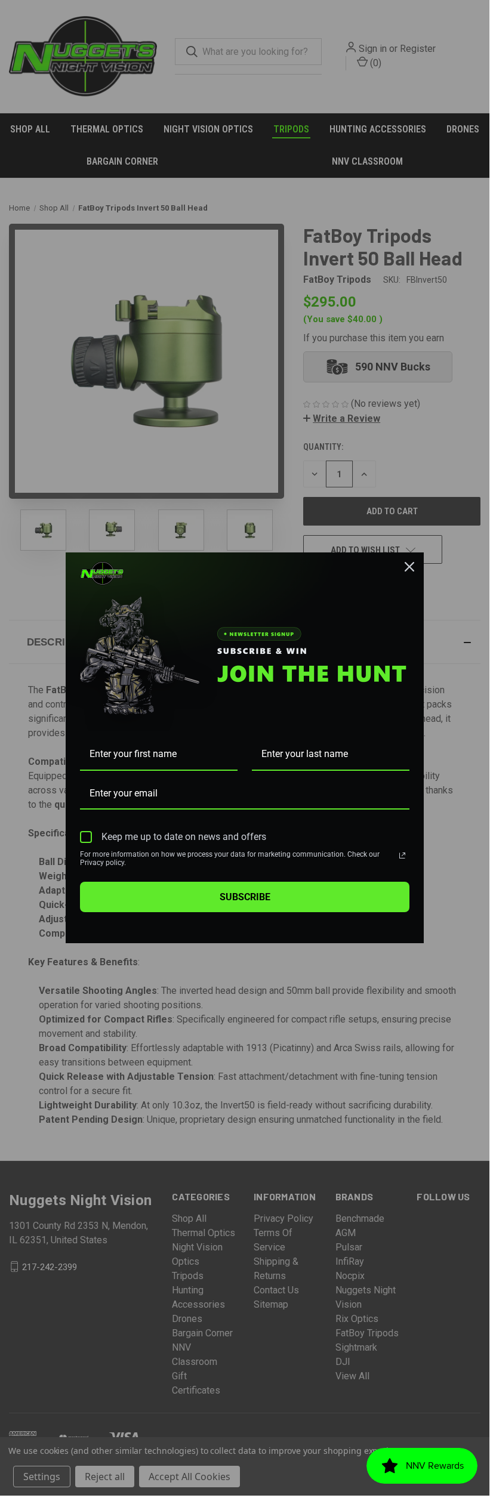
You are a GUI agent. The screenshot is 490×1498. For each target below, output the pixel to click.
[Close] (409, 566)
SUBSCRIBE (245, 897)
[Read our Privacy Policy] (402, 855)
